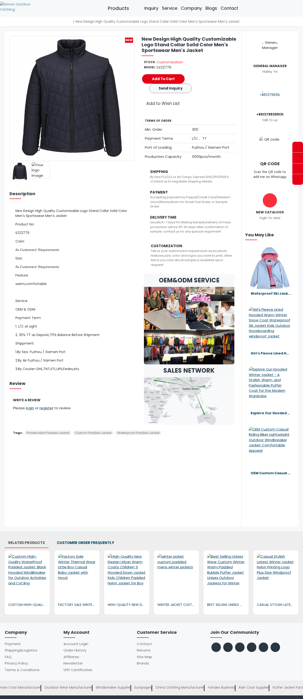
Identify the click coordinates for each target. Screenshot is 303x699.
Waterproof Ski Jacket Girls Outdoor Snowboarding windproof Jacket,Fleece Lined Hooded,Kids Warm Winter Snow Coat (271, 293)
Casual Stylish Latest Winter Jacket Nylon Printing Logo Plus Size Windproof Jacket (276, 605)
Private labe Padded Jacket (48, 433)
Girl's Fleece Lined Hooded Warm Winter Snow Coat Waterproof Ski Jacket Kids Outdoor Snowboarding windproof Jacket (271, 353)
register (46, 408)
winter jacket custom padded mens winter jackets (176, 605)
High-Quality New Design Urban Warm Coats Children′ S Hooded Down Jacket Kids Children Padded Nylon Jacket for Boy (127, 605)
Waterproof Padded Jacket (138, 433)
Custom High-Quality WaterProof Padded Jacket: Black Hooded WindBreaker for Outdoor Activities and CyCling (27, 605)
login (30, 408)
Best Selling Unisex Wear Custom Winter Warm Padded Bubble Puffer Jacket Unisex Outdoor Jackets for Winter (226, 605)
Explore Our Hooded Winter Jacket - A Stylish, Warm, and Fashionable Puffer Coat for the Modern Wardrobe (271, 413)
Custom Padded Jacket (93, 433)
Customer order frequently (85, 542)
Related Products (26, 542)
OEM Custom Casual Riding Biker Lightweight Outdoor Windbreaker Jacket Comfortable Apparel (271, 473)
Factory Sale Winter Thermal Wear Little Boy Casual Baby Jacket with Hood (77, 605)
